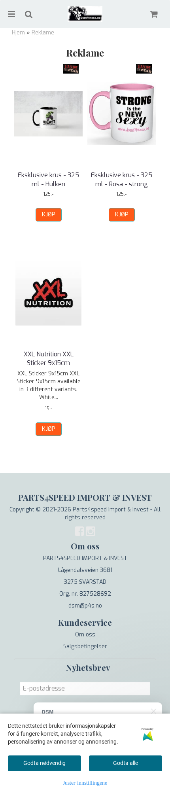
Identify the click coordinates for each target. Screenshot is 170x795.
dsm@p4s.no (85, 606)
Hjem (18, 32)
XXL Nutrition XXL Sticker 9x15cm (49, 358)
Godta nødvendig (44, 763)
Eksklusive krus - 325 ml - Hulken (48, 179)
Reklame (43, 32)
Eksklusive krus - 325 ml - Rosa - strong (121, 179)
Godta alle (125, 763)
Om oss (85, 634)
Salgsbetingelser (85, 646)
